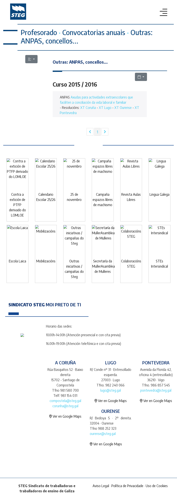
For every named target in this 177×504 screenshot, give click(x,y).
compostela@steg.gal (65, 401)
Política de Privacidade (127, 486)
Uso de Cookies (157, 486)
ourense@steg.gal (103, 433)
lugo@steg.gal (110, 390)
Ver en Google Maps (66, 416)
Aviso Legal (101, 486)
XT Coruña (88, 107)
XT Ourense (123, 107)
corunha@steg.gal (65, 406)
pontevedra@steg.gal (155, 390)
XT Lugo (105, 107)
